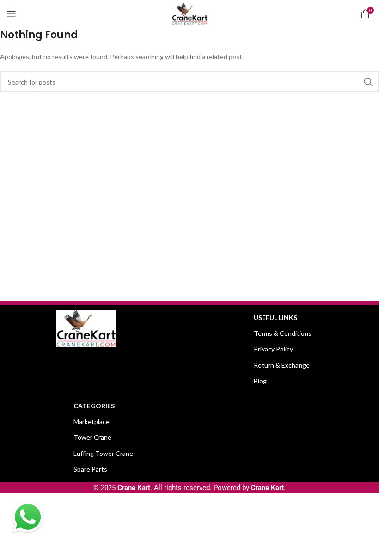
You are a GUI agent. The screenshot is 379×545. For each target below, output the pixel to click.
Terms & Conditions (283, 333)
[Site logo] (189, 13)
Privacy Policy (273, 349)
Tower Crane (92, 437)
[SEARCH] (368, 81)
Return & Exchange (282, 365)
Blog (260, 381)
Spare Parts (90, 469)
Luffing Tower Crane (103, 453)
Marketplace (91, 421)
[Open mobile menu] (11, 14)
